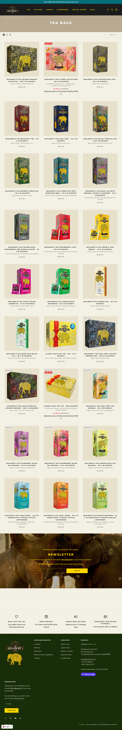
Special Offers (79, 9)
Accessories (62, 9)
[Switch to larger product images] (4, 34)
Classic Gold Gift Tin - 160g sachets (61, 406)
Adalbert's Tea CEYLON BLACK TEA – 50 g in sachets (100, 80)
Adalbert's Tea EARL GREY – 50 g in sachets (61, 140)
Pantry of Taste (67, 651)
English (8, 724)
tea (28, 9)
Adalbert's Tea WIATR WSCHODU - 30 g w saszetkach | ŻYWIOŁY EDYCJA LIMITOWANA (100, 518)
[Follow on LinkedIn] (20, 718)
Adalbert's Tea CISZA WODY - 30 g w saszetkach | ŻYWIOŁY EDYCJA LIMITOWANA (22, 518)
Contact (37, 644)
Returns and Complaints (43, 655)
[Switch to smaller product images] (7, 34)
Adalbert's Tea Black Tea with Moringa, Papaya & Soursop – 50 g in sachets (100, 193)
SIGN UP (77, 571)
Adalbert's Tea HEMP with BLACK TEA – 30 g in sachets (21, 355)
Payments (38, 651)
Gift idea (38, 9)
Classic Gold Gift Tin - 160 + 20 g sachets (61, 355)
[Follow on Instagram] (10, 718)
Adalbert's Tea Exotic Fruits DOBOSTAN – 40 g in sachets (22, 302)
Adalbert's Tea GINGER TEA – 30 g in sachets (100, 302)
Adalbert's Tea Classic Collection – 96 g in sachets (60, 80)
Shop (12, 18)
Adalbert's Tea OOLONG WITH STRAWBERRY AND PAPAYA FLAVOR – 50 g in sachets (22, 249)
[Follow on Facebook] (5, 718)
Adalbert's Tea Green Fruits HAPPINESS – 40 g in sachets (61, 302)
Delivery (37, 648)
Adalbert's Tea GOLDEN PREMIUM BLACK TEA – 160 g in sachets (22, 80)
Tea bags (19, 18)
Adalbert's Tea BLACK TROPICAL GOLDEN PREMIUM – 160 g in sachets (22, 407)
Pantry (49, 9)
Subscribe (11, 710)
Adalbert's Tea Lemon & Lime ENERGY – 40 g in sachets (100, 248)
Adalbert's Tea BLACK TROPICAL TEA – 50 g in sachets (100, 140)
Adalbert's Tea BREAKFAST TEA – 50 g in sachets (21, 140)
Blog (92, 9)
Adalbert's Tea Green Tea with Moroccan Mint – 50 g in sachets (61, 192)
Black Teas (65, 644)
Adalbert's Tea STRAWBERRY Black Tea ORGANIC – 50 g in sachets (61, 464)
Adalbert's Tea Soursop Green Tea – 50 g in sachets (22, 192)
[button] (7, 726)
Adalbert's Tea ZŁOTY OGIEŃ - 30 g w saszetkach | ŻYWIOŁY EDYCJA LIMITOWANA (61, 518)
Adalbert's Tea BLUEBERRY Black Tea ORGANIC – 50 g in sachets (22, 464)
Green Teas (65, 648)
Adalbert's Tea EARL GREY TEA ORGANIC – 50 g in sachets (100, 407)
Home (6, 18)
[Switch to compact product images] (10, 34)
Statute (37, 658)
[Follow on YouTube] (15, 718)
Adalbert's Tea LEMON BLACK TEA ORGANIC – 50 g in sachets (100, 464)
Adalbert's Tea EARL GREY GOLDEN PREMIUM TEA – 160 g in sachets (100, 355)
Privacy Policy (78, 564)
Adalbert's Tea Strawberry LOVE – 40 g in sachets (61, 248)
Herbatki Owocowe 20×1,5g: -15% (61, 2)
